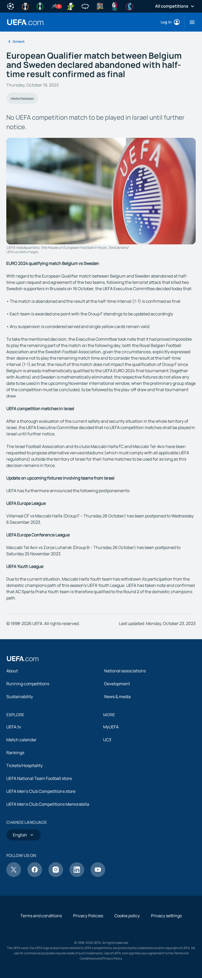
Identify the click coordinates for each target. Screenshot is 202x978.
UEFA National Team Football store (39, 778)
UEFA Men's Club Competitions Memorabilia (47, 804)
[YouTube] (97, 875)
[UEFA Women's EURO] (129, 6)
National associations (125, 671)
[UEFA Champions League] (10, 6)
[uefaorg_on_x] (13, 875)
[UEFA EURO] (114, 6)
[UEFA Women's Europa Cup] (70, 6)
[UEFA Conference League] (40, 6)
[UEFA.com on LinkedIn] (76, 875)
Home (25, 22)
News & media (117, 696)
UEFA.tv (13, 727)
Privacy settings (166, 916)
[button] (190, 22)
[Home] (22, 658)
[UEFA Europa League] (25, 6)
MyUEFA (111, 727)
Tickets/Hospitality (24, 765)
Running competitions (27, 684)
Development (117, 684)
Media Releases (22, 98)
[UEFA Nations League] (100, 6)
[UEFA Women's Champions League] (85, 6)
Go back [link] (18, 41)
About (12, 671)
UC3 (107, 740)
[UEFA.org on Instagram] (55, 875)
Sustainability (19, 696)
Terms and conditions (41, 916)
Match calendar (21, 740)
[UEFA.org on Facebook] (34, 875)
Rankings (15, 752)
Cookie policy (127, 916)
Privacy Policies (88, 916)
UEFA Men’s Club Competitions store (40, 791)
